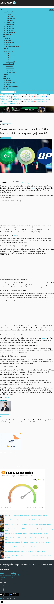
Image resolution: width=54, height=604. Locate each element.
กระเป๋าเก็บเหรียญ (10, 43)
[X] (2, 182)
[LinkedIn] (3, 587)
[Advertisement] (27, 213)
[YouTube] (6, 182)
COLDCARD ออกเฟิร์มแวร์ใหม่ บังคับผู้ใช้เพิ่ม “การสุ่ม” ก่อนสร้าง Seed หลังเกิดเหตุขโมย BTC (26, 515)
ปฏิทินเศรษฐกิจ (7, 34)
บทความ (5, 36)
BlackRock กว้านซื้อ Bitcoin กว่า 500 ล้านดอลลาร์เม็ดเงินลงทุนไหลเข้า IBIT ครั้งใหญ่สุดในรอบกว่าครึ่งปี (29, 524)
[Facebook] (1, 182)
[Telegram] (4, 182)
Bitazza (16, 235)
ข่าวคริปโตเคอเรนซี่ (8, 12)
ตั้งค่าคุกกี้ (2, 579)
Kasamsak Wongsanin (6, 123)
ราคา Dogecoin (10, 30)
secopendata (6, 397)
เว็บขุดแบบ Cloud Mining (12, 47)
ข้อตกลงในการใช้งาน (16, 575)
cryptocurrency (3, 400)
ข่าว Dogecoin (9, 20)
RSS (12, 577)
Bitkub (33, 188)
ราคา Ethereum (10, 28)
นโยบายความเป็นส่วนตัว (5, 575)
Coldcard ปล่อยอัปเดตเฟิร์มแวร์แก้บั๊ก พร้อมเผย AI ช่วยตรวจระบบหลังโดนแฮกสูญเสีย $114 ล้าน (27, 542)
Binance (19, 335)
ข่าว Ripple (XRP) (10, 22)
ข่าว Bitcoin (9, 14)
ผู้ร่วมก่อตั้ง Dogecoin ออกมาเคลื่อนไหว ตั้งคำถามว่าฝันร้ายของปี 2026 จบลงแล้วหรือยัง (25, 551)
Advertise (2, 577)
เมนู (1, 9)
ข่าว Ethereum (9, 16)
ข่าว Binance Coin (10, 18)
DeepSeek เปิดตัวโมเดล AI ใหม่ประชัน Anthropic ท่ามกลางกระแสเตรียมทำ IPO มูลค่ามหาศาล (26, 533)
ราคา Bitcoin (9, 26)
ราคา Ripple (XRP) (10, 32)
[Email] (3, 591)
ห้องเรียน (5, 49)
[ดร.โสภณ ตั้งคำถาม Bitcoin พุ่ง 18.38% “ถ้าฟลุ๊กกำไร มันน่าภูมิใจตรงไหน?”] (2, 521)
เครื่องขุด (8, 45)
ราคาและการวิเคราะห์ (8, 24)
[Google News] (14, 182)
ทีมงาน (2, 573)
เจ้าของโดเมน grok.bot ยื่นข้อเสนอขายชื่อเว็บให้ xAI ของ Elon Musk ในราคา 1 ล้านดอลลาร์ (26, 547)
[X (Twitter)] (3, 588)
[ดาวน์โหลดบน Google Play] (14, 594)
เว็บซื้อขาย (8, 41)
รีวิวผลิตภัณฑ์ (6, 38)
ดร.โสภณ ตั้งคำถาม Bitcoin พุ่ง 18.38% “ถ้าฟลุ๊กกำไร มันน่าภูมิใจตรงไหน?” (22, 520)
